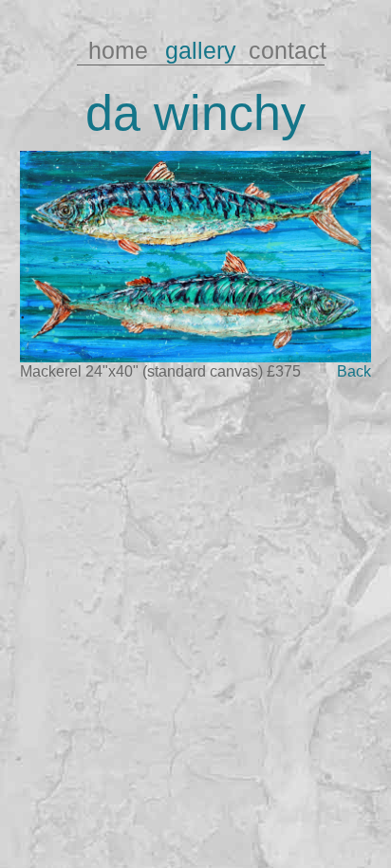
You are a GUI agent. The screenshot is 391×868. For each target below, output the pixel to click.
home (118, 50)
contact (284, 50)
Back (354, 370)
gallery (200, 50)
